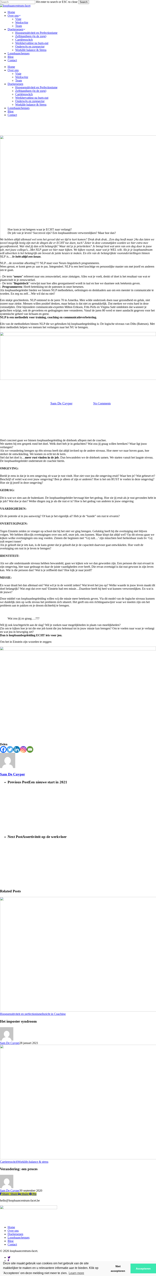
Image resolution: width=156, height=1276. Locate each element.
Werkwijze (21, 77)
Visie (18, 73)
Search (84, 2)
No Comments (102, 403)
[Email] (30, 749)
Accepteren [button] (143, 1268)
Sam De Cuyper (61, 403)
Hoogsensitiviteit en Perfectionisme (36, 87)
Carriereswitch (9, 1161)
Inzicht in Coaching (54, 1014)
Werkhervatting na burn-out (31, 97)
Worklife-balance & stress (33, 1161)
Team (18, 80)
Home (11, 66)
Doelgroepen (15, 84)
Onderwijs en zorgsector (30, 101)
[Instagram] (23, 749)
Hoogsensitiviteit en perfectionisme (21, 1014)
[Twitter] (10, 749)
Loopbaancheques (18, 108)
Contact (12, 114)
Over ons (13, 70)
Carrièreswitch (24, 94)
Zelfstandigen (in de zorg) (30, 90)
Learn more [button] (76, 1273)
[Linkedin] (16, 749)
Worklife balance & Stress (30, 104)
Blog (11, 111)
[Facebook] (3, 749)
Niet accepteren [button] (118, 1268)
